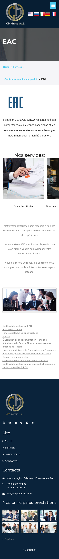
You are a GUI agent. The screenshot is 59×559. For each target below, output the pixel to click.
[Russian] (36, 14)
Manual (6, 336)
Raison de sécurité (12, 329)
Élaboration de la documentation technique (24, 339)
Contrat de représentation (15, 357)
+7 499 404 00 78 (16, 487)
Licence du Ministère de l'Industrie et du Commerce (29, 350)
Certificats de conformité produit (20, 79)
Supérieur (9, 539)
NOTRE (9, 441)
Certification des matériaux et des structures (25, 360)
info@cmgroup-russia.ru (19, 493)
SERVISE (10, 447)
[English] (30, 14)
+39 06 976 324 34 (16, 484)
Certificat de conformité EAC (17, 326)
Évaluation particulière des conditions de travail (26, 353)
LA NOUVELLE (12, 454)
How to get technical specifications (20, 333)
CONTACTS (11, 461)
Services (17, 67)
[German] (47, 14)
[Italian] (42, 14)
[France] (53, 14)
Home (6, 67)
